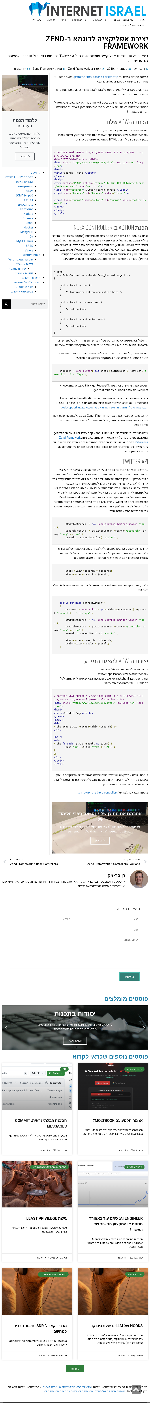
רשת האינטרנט (24, 287)
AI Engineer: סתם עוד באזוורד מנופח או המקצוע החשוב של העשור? (116, 1224)
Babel (29, 223)
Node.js (28, 214)
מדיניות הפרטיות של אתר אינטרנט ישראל (67, 1387)
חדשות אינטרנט (31, 278)
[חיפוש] (6, 304)
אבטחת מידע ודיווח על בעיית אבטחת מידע (68, 1391)
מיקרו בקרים (25, 204)
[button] (144, 1027)
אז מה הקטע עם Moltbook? (118, 1120)
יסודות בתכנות (17, 269)
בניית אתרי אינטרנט (22, 291)
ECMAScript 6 (24, 195)
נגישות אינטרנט (24, 273)
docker (28, 227)
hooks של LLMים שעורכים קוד (116, 1326)
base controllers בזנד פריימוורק (98, 792)
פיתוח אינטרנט (31, 255)
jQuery (29, 250)
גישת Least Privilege (46, 1218)
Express (27, 218)
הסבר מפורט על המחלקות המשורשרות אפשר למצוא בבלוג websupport (105, 407)
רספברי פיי (26, 209)
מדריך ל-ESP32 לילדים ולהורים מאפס (19, 179)
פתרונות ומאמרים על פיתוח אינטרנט (20, 261)
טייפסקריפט (25, 186)
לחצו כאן (25, 156)
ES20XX (28, 200)
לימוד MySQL (24, 241)
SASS (29, 246)
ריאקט (29, 191)
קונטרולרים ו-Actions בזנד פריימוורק (96, 77)
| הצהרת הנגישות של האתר (110, 1391)
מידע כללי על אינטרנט (27, 282)
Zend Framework (79, 69)
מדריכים (35, 172)
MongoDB (26, 232)
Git (31, 237)
